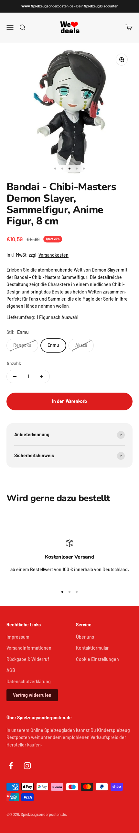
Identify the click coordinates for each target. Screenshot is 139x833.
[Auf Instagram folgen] (27, 765)
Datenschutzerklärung (28, 681)
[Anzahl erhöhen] (41, 376)
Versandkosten (53, 255)
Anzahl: (13, 363)
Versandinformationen (28, 648)
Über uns (85, 637)
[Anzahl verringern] (15, 376)
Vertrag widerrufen (32, 695)
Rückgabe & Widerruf (27, 659)
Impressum (17, 637)
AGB (10, 670)
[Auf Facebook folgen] (10, 765)
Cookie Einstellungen (97, 659)
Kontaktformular (92, 648)
